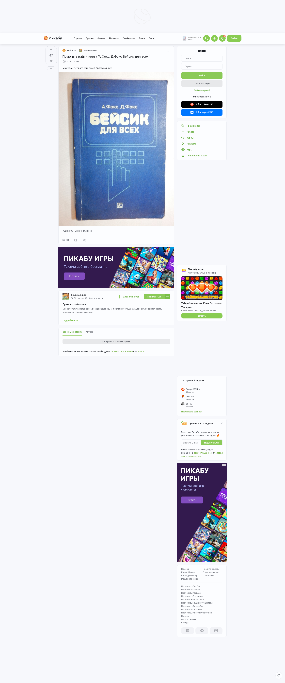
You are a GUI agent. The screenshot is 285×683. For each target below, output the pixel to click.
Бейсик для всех (83, 231)
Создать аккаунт (202, 83)
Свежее (101, 38)
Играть (202, 315)
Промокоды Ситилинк (191, 609)
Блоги (142, 38)
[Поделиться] (84, 240)
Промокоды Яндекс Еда (192, 606)
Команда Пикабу (189, 575)
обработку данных (203, 453)
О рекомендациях (211, 572)
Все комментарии (72, 332)
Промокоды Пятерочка (192, 596)
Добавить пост (131, 296)
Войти (234, 38)
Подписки (114, 38)
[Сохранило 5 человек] (75, 240)
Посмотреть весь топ (191, 411)
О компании (208, 575)
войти (141, 351)
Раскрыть (116, 341)
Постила (185, 616)
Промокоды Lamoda (190, 590)
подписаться (211, 442)
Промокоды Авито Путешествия (196, 613)
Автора (90, 332)
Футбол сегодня (188, 619)
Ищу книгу (68, 231)
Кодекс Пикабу (188, 572)
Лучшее (90, 38)
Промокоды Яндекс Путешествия (197, 603)
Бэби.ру (185, 623)
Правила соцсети (211, 569)
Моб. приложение (189, 579)
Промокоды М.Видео (191, 593)
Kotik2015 (71, 50)
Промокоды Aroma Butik (192, 599)
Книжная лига (78, 295)
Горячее (78, 38)
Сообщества (129, 38)
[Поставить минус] (51, 61)
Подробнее (69, 320)
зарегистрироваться (121, 351)
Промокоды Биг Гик (190, 586)
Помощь (185, 569)
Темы (151, 38)
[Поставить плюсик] (51, 49)
